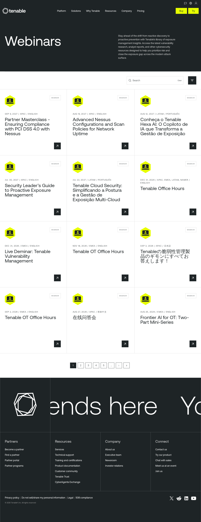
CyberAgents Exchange (67, 482)
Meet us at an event (165, 465)
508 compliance (84, 497)
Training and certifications (68, 460)
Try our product (163, 455)
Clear (180, 80)
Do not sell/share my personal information (43, 497)
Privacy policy (12, 497)
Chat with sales (163, 460)
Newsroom (111, 460)
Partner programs (14, 465)
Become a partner (14, 449)
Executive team (113, 455)
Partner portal (12, 460)
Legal (70, 497)
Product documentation (67, 465)
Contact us (161, 449)
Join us (158, 471)
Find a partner (12, 455)
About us (110, 449)
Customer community (66, 471)
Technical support (64, 455)
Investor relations (114, 465)
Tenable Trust (62, 476)
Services (59, 449)
